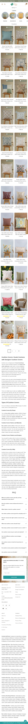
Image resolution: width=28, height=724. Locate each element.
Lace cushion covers (9, 697)
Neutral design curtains (18, 662)
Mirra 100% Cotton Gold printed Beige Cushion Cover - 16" (21, 207)
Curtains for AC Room (16, 639)
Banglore (10, 713)
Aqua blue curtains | (12, 646)
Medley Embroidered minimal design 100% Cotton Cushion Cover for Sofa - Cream (7, 341)
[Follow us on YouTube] (3, 608)
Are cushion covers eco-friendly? (9, 552)
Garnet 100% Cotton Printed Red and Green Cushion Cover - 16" (7, 207)
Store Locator (18, 594)
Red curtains (12, 649)
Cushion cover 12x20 (19, 709)
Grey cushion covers (16, 682)
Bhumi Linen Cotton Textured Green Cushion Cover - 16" (21, 287)
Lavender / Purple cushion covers (12, 685)
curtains (3, 394)
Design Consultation (19, 589)
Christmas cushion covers (19, 672)
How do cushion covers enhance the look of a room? (12, 504)
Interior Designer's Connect (6, 621)
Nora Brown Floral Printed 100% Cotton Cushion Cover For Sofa (21, 47)
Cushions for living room (17, 671)
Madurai (9, 715)
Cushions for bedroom (6, 671)
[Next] (18, 351)
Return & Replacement (20, 618)
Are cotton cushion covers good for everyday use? (13, 513)
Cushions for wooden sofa (7, 672)
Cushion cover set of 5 (6, 674)
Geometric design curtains (14, 659)
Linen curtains (5, 666)
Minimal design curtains (16, 657)
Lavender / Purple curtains (7, 651)
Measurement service (20, 587)
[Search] (4, 4)
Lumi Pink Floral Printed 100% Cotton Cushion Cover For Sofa (21, 153)
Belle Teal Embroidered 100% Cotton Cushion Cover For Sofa (20, 127)
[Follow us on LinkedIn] (6, 608)
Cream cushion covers (14, 689)
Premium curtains (14, 664)
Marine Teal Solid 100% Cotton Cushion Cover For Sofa (7, 47)
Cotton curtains (11, 666)
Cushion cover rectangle (17, 710)
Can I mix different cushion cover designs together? (11, 537)
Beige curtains (9, 652)
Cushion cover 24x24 (9, 709)
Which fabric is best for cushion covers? (11, 509)
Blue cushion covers (15, 677)
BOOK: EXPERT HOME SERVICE (26, 226)
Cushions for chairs (16, 674)
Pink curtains (19, 649)
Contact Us (17, 597)
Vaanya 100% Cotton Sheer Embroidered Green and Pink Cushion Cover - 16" (7, 287)
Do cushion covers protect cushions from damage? (14, 547)
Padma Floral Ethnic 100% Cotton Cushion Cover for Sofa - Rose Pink (7, 313)
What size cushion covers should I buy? (11, 523)
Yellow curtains (20, 646)
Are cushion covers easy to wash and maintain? (13, 532)
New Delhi (22, 715)
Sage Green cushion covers (15, 687)
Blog (3, 618)
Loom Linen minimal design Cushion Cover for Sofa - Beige (21, 313)
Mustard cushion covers (21, 680)
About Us (4, 615)
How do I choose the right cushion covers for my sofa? (13, 518)
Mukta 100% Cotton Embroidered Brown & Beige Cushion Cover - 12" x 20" (21, 260)
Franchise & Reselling (6, 624)
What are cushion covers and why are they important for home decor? (11, 498)
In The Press (4, 627)
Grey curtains (19, 647)
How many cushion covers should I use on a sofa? (13, 527)
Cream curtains (16, 652)
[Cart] (25, 4)
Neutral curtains (18, 654)
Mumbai (14, 715)
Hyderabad (4, 715)
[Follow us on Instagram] (6, 605)
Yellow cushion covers (10, 680)
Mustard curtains (5, 647)
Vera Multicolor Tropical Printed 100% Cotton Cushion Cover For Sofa (20, 100)
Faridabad (19, 713)
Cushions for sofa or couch (16, 669)
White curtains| (13, 647)
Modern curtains (19, 666)
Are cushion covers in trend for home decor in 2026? (12, 542)
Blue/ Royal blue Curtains (16, 644)
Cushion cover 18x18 (12, 707)
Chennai (14, 713)
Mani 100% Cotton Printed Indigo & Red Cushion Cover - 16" (7, 233)
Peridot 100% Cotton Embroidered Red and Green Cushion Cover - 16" (21, 180)
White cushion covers (6, 682)
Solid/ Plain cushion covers (20, 702)
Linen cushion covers (9, 702)
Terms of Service (19, 623)
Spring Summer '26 (20, 1)
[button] (6, 316)
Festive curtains (22, 661)
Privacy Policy (18, 620)
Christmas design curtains (7, 662)
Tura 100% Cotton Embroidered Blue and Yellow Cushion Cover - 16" (7, 260)
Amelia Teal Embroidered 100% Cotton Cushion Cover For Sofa (7, 153)
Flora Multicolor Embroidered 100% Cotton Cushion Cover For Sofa (7, 127)
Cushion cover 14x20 (6, 710)
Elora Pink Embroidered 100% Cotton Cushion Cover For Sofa (7, 180)
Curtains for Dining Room (20, 637)
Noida (3, 717)
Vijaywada (16, 717)
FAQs (16, 592)
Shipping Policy (18, 615)
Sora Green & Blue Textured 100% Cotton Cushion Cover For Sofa (7, 100)
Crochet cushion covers (10, 699)
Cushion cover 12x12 (15, 705)
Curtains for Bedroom (9, 637)
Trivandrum (10, 717)
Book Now (6, 1)
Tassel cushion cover (13, 700)
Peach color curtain (10, 654)
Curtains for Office (20, 641)
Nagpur (18, 715)
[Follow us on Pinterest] (9, 605)
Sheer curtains (22, 664)
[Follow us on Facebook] (3, 605)
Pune (6, 717)
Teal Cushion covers (13, 679)
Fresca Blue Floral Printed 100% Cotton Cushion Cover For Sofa (21, 73)
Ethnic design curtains (13, 661)
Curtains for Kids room (6, 639)
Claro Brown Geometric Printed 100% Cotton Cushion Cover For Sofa (7, 73)
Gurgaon (24, 713)
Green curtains (17, 651)
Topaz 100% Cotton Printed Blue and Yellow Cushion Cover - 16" (21, 233)
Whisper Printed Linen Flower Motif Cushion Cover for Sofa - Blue (20, 341)
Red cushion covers (13, 684)
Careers (3, 629)
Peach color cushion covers (11, 690)
